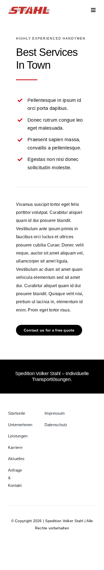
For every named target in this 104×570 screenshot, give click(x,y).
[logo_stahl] (29, 7)
